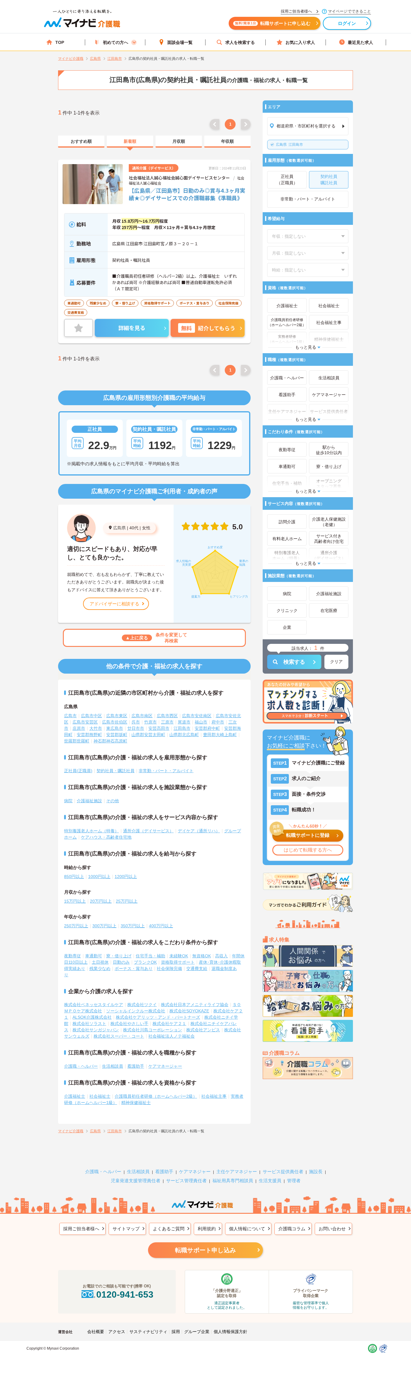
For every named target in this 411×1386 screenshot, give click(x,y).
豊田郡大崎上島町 (220, 734)
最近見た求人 (360, 42)
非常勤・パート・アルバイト (166, 770)
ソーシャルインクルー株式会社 (135, 1010)
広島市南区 (142, 715)
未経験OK (178, 955)
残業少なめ (99, 968)
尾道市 (184, 722)
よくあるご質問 (168, 1228)
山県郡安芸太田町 (148, 734)
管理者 (294, 1180)
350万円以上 (133, 925)
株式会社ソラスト (89, 1023)
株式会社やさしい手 (129, 1023)
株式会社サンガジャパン (96, 1029)
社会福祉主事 (214, 1096)
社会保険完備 (169, 968)
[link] (81, 142)
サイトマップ (126, 1228)
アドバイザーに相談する (114, 603)
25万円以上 (127, 901)
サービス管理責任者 (186, 1180)
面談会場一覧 (180, 42)
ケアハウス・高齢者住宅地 (106, 837)
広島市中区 (91, 715)
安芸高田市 (158, 728)
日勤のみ (121, 962)
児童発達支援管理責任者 (135, 1180)
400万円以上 (161, 925)
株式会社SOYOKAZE (189, 1010)
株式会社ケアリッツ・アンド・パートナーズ (158, 1017)
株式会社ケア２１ (169, 1023)
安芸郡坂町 (116, 734)
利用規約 (207, 1228)
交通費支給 (196, 968)
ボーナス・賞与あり (134, 968)
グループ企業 (196, 1331)
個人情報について (247, 1228)
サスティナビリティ (148, 1331)
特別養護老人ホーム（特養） (91, 830)
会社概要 (95, 1331)
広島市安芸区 (85, 722)
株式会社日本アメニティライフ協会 (194, 1004)
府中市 (218, 722)
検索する (294, 662)
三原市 (167, 722)
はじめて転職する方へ (308, 849)
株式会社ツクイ (142, 1004)
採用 (176, 1331)
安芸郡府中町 (207, 728)
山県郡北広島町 (184, 734)
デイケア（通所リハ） (199, 830)
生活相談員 (112, 1066)
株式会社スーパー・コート (119, 1036)
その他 (112, 800)
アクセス (116, 1331)
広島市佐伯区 (114, 722)
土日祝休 (100, 962)
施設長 (316, 1171)
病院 (68, 800)
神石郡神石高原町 (110, 741)
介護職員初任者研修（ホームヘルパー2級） (156, 1096)
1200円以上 (126, 876)
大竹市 (95, 728)
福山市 (201, 722)
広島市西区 (167, 715)
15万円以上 (75, 901)
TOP (59, 42)
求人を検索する (240, 42)
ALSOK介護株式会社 (92, 1017)
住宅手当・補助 (150, 955)
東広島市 (114, 728)
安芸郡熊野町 (89, 734)
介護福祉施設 (89, 800)
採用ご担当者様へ (81, 1228)
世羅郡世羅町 (76, 741)
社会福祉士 (99, 1096)
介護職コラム (291, 1228)
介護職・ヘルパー (81, 1066)
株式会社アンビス (203, 1029)
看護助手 (135, 1066)
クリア (336, 661)
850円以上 (74, 876)
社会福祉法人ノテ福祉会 (171, 1036)
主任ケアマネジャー (236, 1171)
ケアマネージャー (165, 1066)
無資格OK (201, 955)
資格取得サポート (178, 962)
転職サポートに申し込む (273, 23)
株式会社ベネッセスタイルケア (93, 1004)
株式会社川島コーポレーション (152, 1029)
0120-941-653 (124, 1294)
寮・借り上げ (118, 955)
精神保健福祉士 (136, 1102)
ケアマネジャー (195, 1171)
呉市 (135, 722)
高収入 (221, 955)
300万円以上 (104, 925)
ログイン (347, 23)
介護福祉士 (74, 1096)
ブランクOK (145, 962)
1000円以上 (99, 876)
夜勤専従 (72, 955)
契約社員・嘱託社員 (115, 770)
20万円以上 (101, 901)
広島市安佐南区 (197, 715)
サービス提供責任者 (283, 1171)
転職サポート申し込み (205, 1250)
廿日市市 (135, 728)
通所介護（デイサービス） (148, 830)
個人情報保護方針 (230, 1331)
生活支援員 (270, 1180)
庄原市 (79, 728)
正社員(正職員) (78, 770)
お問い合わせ (332, 1228)
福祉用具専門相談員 (232, 1180)
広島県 (119, 527)
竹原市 (150, 722)
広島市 (70, 715)
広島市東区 (116, 715)
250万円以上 (76, 925)
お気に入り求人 (300, 42)
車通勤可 (93, 955)
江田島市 (289, 144)
